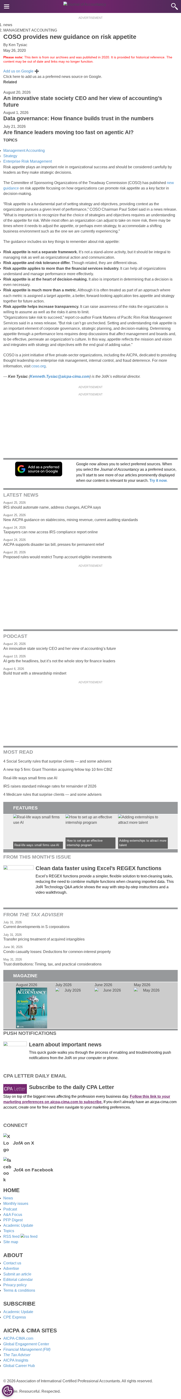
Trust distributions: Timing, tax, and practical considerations (52, 964)
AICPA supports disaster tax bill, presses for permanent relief (53, 545)
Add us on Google (21, 71)
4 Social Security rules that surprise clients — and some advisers (57, 761)
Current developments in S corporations (36, 927)
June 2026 (110, 1005)
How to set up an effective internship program (90, 831)
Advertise (11, 1268)
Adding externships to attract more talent (143, 831)
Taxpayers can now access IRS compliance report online (50, 532)
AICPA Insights (15, 1360)
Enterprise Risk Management (27, 161)
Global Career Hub (19, 1366)
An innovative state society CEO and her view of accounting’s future (59, 649)
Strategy (10, 156)
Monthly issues (15, 1204)
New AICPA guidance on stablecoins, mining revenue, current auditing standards (70, 520)
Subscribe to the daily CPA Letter (71, 1087)
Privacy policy (15, 1285)
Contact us (12, 1263)
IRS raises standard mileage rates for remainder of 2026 (49, 786)
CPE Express (14, 1317)
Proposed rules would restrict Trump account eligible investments (57, 557)
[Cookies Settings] (8, 1391)
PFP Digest (13, 1220)
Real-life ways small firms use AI (30, 778)
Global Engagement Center (26, 1344)
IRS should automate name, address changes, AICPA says (52, 507)
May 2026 (149, 1005)
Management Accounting (24, 151)
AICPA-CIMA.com (18, 1338)
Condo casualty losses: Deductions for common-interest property (57, 952)
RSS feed (12, 1236)
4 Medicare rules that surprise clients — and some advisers (52, 794)
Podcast (10, 1209)
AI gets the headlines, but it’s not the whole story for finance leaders (59, 661)
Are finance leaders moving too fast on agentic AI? (68, 132)
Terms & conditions (19, 1290)
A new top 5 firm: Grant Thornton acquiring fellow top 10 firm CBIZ (57, 770)
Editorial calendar (18, 1280)
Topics (8, 1231)
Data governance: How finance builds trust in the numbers (78, 118)
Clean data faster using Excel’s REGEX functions (98, 868)
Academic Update (18, 1225)
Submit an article (17, 1274)
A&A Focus (12, 1215)
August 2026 (31, 1005)
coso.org (38, 366)
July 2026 (70, 1005)
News (8, 1198)
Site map (10, 1242)
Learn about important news (65, 1044)
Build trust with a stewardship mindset (34, 673)
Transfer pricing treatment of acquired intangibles (44, 939)
